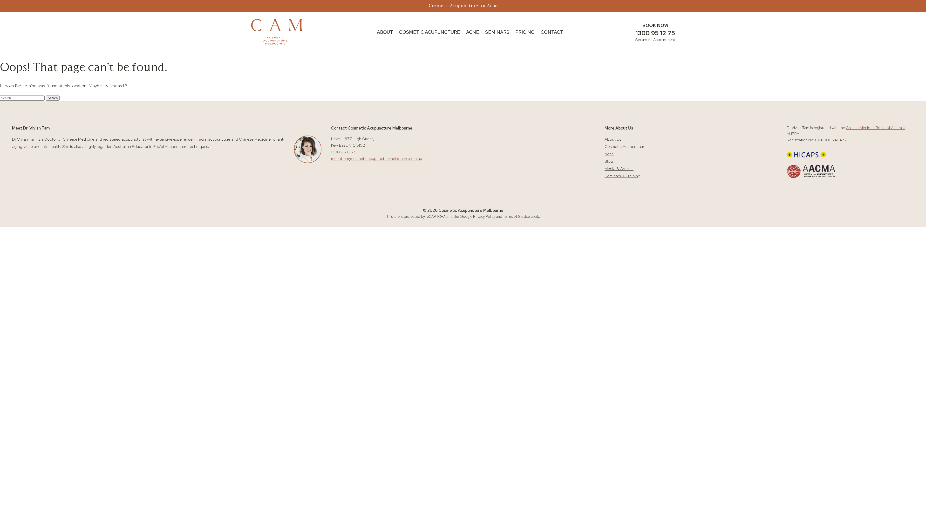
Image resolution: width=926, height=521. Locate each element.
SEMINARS (497, 32)
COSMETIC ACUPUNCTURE (429, 32)
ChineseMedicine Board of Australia (875, 127)
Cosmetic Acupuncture (625, 146)
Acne (609, 154)
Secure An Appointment (655, 39)
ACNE (472, 32)
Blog (609, 161)
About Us (613, 139)
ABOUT (385, 32)
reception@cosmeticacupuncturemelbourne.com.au (376, 158)
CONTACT (552, 32)
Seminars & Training (622, 175)
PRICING (525, 32)
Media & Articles (619, 168)
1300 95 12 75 (655, 33)
